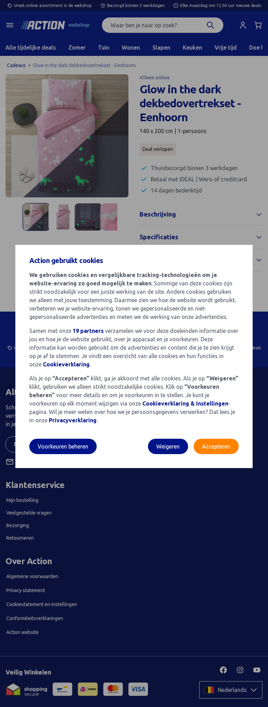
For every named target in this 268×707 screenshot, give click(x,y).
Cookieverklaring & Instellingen (185, 403)
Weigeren (168, 446)
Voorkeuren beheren (63, 446)
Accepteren (216, 446)
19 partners (88, 331)
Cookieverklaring (66, 364)
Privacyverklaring (73, 420)
